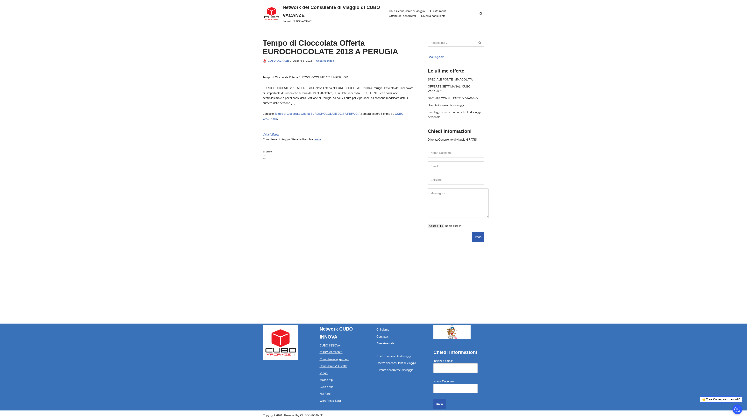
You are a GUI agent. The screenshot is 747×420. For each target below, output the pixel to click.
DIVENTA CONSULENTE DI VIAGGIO (453, 98)
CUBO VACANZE (278, 60)
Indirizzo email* (443, 360)
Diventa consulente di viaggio (394, 370)
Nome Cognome (443, 381)
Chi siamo (382, 329)
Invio (478, 237)
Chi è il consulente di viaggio (407, 11)
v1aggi (324, 373)
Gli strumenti (438, 11)
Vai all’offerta (271, 134)
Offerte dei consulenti (402, 16)
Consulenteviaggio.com (334, 359)
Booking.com (436, 57)
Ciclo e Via (326, 386)
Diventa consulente (433, 16)
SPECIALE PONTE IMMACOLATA (450, 79)
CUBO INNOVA (330, 345)
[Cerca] (481, 13)
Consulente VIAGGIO (333, 366)
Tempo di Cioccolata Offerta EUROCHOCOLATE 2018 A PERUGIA (317, 113)
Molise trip (326, 380)
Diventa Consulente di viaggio (446, 105)
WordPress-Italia (330, 400)
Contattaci (382, 336)
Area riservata (385, 343)
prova (317, 139)
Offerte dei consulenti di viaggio (396, 363)
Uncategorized (325, 60)
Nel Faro (325, 393)
